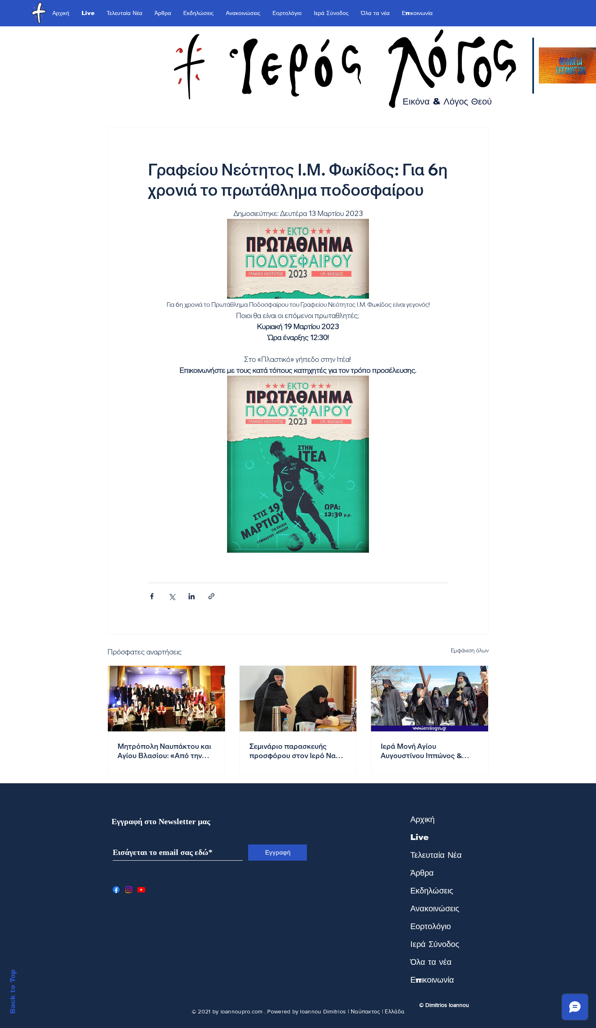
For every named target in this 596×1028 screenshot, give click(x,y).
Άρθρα (422, 872)
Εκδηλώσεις (431, 890)
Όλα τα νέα (431, 961)
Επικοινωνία (432, 979)
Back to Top (13, 992)
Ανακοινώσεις (434, 908)
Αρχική (422, 819)
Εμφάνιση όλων (470, 650)
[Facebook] (116, 889)
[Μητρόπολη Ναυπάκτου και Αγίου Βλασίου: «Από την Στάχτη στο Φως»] (166, 698)
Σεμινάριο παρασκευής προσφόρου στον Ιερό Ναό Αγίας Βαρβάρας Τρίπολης (294, 751)
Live (419, 837)
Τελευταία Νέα (436, 855)
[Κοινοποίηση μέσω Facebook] (152, 596)
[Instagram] (128, 889)
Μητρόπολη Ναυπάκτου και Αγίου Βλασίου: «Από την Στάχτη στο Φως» (164, 751)
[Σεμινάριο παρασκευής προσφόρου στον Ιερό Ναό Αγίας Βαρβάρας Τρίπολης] (298, 698)
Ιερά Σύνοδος (434, 944)
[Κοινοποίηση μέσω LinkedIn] (191, 596)
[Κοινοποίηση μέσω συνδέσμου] (211, 596)
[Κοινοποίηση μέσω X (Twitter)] (172, 596)
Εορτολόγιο (430, 926)
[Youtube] (141, 889)
